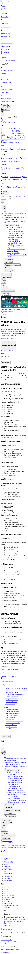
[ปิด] (2, 748)
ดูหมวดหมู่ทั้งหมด (7, 841)
